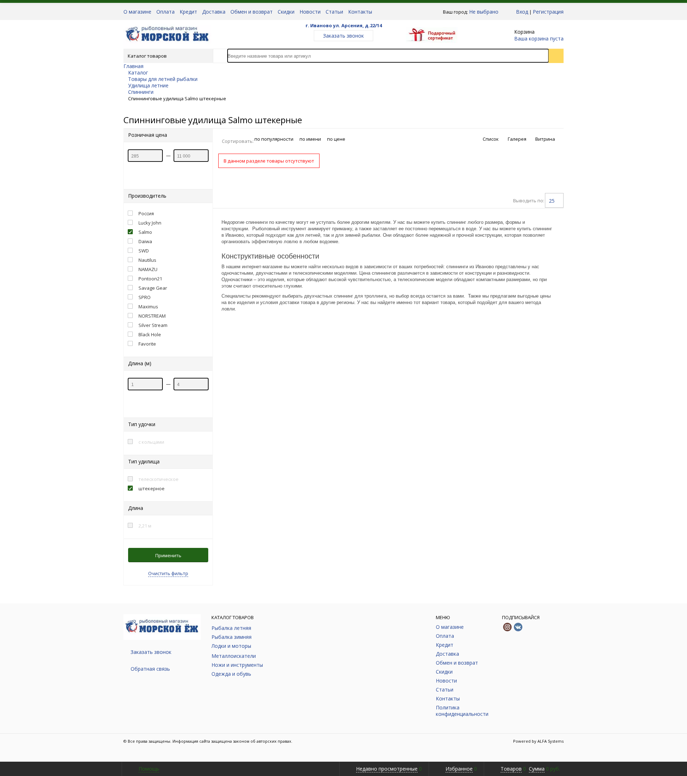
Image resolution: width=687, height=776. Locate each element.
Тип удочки (141, 424)
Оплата (165, 12)
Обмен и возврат (251, 12)
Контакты (360, 12)
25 (552, 200)
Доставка (213, 12)
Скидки (286, 12)
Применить (168, 555)
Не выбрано (483, 11)
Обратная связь (150, 669)
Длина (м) (139, 363)
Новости (310, 12)
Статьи (334, 12)
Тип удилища (144, 461)
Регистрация (548, 11)
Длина (135, 508)
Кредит (188, 12)
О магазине (137, 12)
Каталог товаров (147, 56)
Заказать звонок (343, 35)
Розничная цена (147, 134)
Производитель (147, 195)
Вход (522, 11)
